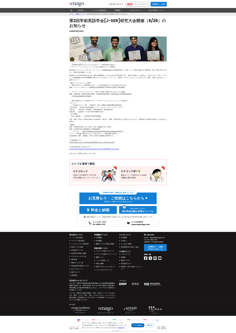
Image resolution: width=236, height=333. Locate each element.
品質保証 (74, 275)
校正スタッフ (75, 272)
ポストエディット (77, 269)
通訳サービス (125, 260)
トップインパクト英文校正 (80, 244)
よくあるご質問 (126, 244)
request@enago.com (140, 224)
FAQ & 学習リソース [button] (155, 10)
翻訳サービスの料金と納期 (105, 244)
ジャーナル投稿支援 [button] (99, 10)
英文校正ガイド (126, 263)
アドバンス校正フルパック (105, 251)
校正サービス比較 (77, 247)
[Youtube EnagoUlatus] (160, 257)
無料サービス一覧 (77, 263)
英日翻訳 (99, 241)
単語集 (123, 257)
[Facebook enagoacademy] (146, 257)
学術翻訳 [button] (117, 10)
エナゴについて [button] (134, 10)
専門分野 (74, 259)
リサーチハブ (125, 254)
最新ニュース (80, 14)
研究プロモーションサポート (105, 267)
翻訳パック (100, 257)
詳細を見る (121, 328)
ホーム (71, 14)
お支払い (124, 241)
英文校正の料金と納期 (78, 253)
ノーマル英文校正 (77, 238)
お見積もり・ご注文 (158, 4)
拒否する (149, 325)
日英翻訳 (99, 238)
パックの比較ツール (102, 260)
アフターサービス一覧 (78, 256)
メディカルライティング (104, 270)
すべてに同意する (138, 325)
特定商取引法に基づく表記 (130, 247)
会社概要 (124, 238)
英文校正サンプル (77, 250)
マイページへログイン (140, 4)
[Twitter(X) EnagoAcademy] (151, 257)
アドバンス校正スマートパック (106, 254)
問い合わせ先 (149, 235)
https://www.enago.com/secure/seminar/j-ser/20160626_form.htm (94, 149)
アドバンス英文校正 (78, 241)
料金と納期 (100, 263)
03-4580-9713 (99, 224)
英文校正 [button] (81, 10)
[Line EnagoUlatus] (155, 257)
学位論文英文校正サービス (80, 266)
